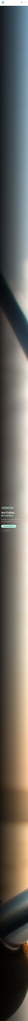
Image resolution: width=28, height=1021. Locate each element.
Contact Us (6, 530)
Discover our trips (7, 526)
